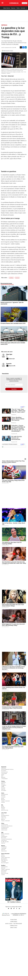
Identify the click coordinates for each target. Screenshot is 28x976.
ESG (2, 776)
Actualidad (4, 847)
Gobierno (3, 782)
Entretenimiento (5, 815)
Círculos (3, 797)
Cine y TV (3, 818)
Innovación (4, 840)
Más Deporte (4, 860)
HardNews (11, 277)
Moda (2, 798)
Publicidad (13, 919)
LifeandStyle (4, 778)
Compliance (13, 921)
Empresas (13, 8)
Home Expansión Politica (7, 769)
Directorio (13, 927)
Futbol (2, 854)
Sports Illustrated (5, 853)
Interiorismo (4, 829)
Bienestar (3, 872)
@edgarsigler (11, 76)
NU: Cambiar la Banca (14, 902)
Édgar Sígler (9, 354)
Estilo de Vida (4, 873)
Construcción (4, 824)
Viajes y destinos (5, 869)
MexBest (3, 865)
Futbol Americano (5, 857)
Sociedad (3, 790)
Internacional (4, 772)
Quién (2, 793)
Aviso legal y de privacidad (13, 923)
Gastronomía (4, 866)
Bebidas (3, 868)
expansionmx (9, 908)
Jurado (3, 874)
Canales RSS (13, 925)
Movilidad (3, 837)
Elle (2, 805)
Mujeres (3, 777)
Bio (7, 356)
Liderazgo (3, 848)
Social (2, 835)
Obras (2, 774)
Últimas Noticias (6, 8)
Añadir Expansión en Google (8, 50)
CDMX (2, 786)
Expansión (8, 363)
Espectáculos (4, 794)
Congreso (3, 785)
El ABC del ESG (5, 841)
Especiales (4, 850)
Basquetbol (4, 858)
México (3, 783)
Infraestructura (5, 827)
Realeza (3, 795)
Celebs (3, 808)
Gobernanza (4, 836)
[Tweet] (21, 47)
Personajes (4, 870)
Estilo (2, 814)
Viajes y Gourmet (5, 801)
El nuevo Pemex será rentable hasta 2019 (13, 323)
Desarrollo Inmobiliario (7, 825)
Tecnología (4, 773)
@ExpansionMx (11, 365)
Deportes (3, 816)
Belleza (3, 799)
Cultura (3, 802)
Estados (3, 787)
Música (3, 819)
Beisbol (3, 856)
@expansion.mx (14, 908)
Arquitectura (4, 828)
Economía (23, 8)
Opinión (3, 789)
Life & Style (4, 812)
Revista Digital (24, 3)
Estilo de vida (4, 810)
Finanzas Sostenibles (6, 839)
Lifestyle (3, 861)
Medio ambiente (5, 833)
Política (18, 8)
